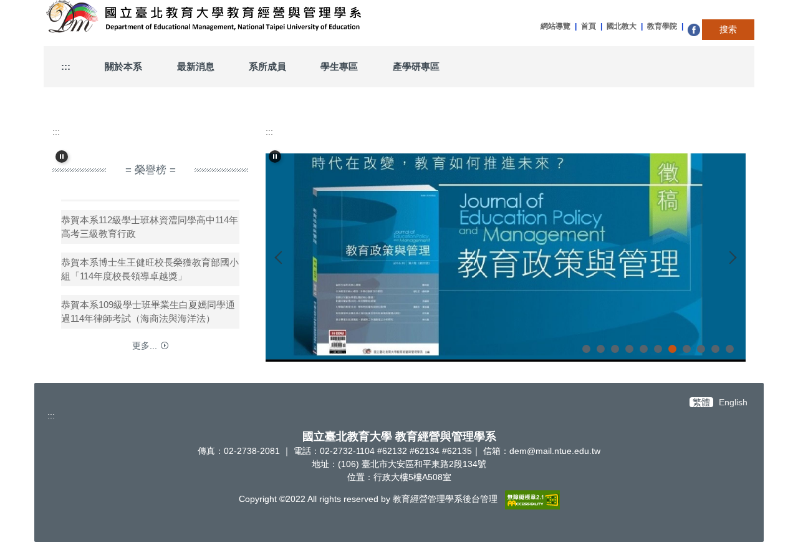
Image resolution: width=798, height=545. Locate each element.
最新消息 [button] (195, 66)
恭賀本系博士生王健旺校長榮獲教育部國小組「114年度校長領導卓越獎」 (150, 265)
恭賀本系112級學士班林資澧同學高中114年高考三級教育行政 (149, 222)
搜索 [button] (728, 29)
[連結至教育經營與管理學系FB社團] (695, 29)
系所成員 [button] (267, 66)
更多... (144, 345)
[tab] (586, 349)
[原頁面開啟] (506, 257)
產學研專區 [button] (416, 66)
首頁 (588, 26)
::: (65, 66)
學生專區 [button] (339, 66)
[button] (61, 156)
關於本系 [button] (123, 66)
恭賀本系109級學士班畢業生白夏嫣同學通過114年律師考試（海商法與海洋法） (148, 307)
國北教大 (622, 26)
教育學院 (662, 26)
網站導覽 (555, 26)
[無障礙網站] (532, 499)
